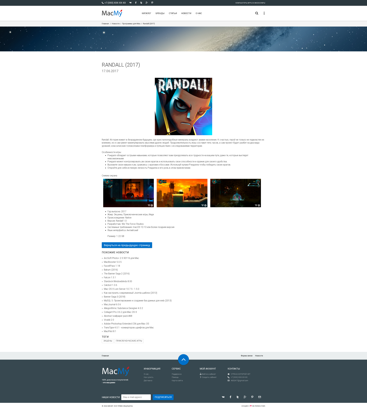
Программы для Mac (131, 24)
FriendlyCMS (260, 406)
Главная (105, 24)
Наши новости (111, 397)
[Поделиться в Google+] (147, 3)
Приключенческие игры (129, 341)
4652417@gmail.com (239, 380)
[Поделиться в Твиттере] (141, 3)
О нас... (147, 374)
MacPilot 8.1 (110, 331)
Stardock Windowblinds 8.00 (118, 281)
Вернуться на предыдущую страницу (127, 245)
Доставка (148, 380)
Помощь (175, 377)
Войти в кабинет (209, 374)
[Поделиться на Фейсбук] (136, 3)
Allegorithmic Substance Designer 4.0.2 (123, 308)
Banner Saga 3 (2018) (114, 296)
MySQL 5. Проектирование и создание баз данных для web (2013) (138, 300)
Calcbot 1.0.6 (110, 285)
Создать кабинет (209, 377)
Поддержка (176, 374)
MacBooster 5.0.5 (113, 262)
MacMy (110, 406)
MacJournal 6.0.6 (112, 304)
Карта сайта (177, 380)
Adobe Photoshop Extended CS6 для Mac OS (126, 323)
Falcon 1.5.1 (110, 277)
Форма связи (246, 356)
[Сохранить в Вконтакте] (130, 3)
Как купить (148, 377)
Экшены (107, 341)
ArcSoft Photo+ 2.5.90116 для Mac (121, 258)
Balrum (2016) (111, 270)
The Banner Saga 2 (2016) (117, 273)
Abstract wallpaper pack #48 (118, 316)
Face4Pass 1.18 (112, 266)
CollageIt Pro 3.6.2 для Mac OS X (120, 312)
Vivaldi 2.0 (109, 320)
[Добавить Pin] (152, 3)
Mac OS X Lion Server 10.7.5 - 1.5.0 (121, 289)
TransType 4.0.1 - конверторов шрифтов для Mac (129, 327)
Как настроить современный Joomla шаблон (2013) (130, 293)
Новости (116, 24)
